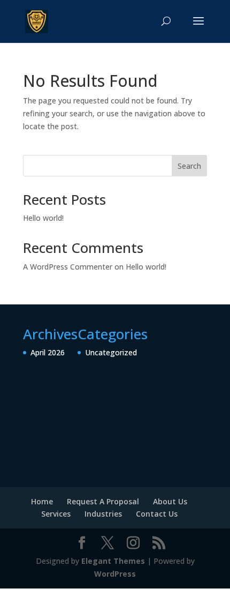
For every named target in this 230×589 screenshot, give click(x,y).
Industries (103, 514)
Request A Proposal (103, 501)
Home (42, 501)
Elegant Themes (113, 561)
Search (189, 166)
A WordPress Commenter (67, 267)
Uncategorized (111, 352)
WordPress (115, 574)
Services (56, 514)
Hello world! (43, 218)
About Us (170, 501)
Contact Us (157, 514)
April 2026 (47, 352)
